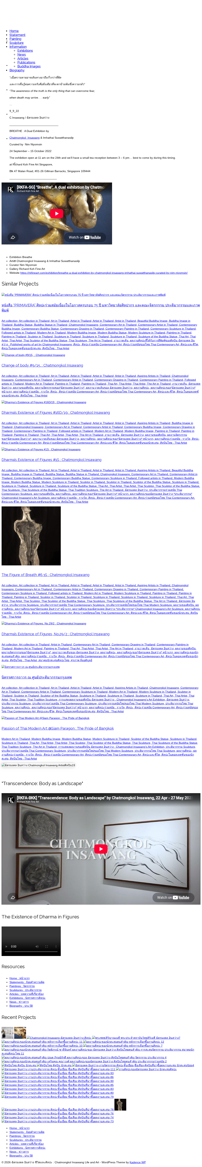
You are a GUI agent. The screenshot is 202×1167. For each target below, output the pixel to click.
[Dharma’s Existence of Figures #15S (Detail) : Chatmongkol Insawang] (58, 1081)
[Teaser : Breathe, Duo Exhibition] (20, 1037)
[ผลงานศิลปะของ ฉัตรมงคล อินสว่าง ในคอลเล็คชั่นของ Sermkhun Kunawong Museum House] (84, 1061)
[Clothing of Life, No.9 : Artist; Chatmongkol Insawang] (59, 1069)
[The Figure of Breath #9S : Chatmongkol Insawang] (58, 1085)
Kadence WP (138, 1162)
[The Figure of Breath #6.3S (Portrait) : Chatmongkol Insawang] (58, 1113)
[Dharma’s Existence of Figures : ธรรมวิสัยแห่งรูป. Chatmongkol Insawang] (146, 1069)
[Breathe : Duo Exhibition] (8, 1037)
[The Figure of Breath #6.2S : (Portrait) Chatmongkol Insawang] (58, 1117)
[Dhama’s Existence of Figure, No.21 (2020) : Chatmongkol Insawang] (123, 1041)
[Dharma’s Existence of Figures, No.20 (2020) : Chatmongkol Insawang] (42, 1045)
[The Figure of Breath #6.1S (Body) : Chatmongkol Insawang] (58, 1096)
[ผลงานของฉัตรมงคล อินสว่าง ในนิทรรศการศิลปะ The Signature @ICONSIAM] (84, 1057)
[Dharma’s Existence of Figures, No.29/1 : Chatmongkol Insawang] (54, 1065)
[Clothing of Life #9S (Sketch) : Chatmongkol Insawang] (58, 1073)
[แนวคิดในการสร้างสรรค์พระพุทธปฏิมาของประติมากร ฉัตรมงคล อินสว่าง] (136, 1037)
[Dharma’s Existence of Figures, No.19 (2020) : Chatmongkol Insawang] (42, 1041)
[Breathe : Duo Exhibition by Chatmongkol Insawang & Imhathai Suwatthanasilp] (59, 1037)
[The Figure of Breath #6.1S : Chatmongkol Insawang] (58, 1121)
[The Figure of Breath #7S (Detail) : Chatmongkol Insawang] (58, 1092)
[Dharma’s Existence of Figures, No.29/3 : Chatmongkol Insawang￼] (123, 1045)
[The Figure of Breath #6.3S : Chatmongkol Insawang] (120, 1109)
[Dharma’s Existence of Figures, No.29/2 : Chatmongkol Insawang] (19, 1065)
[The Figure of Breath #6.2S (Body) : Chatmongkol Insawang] (58, 1109)
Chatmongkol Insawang (24, 137)
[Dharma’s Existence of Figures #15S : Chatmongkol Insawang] (58, 1077)
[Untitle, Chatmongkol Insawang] (133, 1065)
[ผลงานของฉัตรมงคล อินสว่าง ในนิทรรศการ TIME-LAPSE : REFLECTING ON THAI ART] (101, 1053)
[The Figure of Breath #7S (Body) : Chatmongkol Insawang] (58, 1088)
